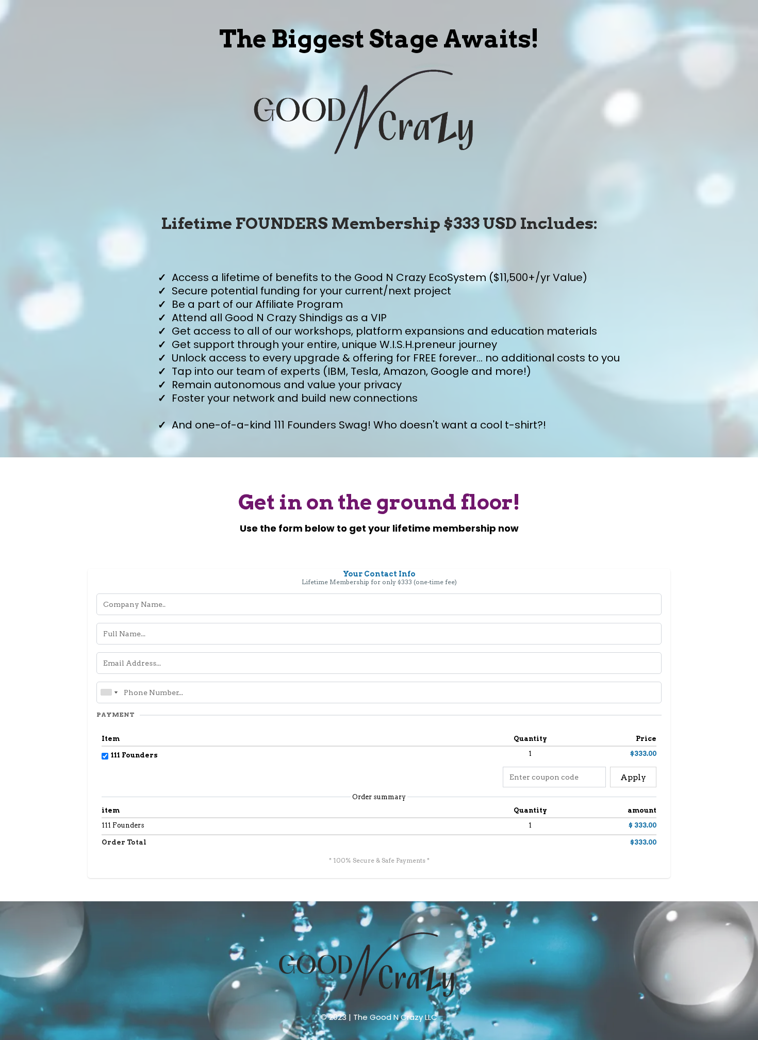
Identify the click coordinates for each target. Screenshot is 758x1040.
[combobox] (109, 692)
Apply (633, 777)
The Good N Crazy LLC (395, 1017)
